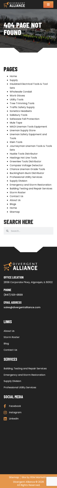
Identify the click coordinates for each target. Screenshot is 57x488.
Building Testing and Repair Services (31, 188)
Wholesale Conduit (21, 91)
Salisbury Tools (18, 115)
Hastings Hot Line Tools (23, 157)
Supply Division (18, 181)
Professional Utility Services (26, 177)
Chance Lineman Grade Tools (27, 169)
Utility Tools (16, 99)
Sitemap (15, 212)
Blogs (13, 204)
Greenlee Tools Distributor (25, 161)
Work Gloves (17, 95)
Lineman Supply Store (23, 130)
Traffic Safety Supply (22, 107)
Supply (14, 80)
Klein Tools (16, 142)
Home (13, 76)
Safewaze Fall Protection (24, 119)
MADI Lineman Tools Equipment (28, 126)
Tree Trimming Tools (22, 103)
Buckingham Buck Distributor (27, 173)
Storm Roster (18, 192)
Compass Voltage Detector (26, 165)
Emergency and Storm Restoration (30, 184)
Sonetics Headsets (21, 111)
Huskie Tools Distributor (24, 153)
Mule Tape (16, 122)
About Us (15, 200)
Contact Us (16, 196)
